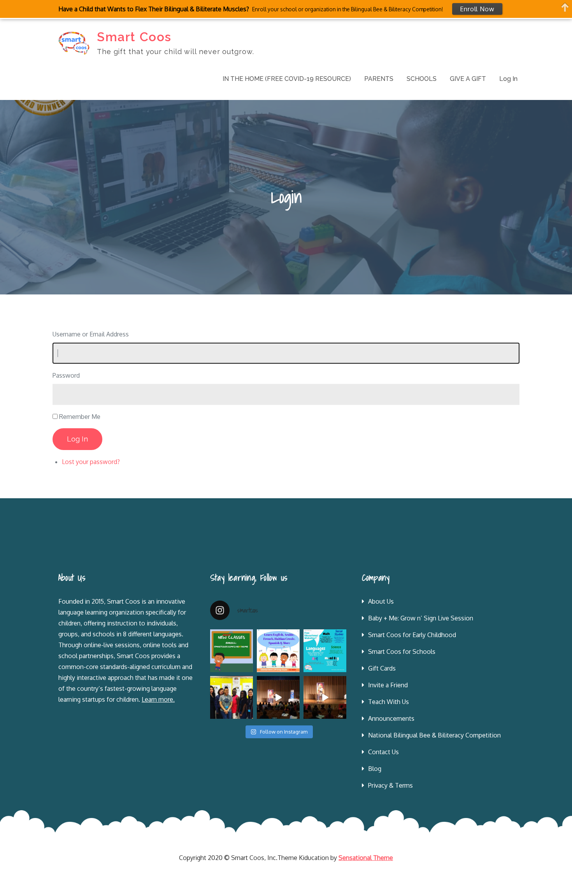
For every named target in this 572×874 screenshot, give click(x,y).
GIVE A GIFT (468, 78)
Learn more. (158, 699)
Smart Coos (134, 37)
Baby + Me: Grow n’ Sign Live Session (420, 618)
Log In (508, 78)
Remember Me (79, 416)
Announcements (391, 718)
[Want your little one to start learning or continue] (278, 650)
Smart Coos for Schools (401, 651)
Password (66, 375)
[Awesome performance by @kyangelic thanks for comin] (325, 697)
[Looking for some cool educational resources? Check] (325, 650)
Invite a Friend (388, 685)
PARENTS (378, 78)
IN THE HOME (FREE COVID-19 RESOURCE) (287, 78)
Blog (374, 768)
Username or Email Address (91, 334)
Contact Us (383, 752)
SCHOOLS (422, 78)
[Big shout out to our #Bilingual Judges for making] (231, 697)
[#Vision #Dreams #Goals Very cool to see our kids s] (278, 697)
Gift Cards (382, 668)
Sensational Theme (366, 858)
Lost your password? (91, 462)
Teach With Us (388, 702)
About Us (381, 601)
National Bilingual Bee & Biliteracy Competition (434, 735)
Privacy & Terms (390, 785)
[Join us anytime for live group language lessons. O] (231, 650)
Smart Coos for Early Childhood (412, 635)
